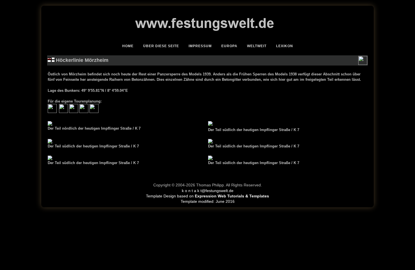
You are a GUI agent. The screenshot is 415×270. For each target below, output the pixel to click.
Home (128, 46)
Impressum (200, 46)
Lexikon (284, 46)
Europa (229, 46)
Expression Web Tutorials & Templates (232, 196)
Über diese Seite (161, 46)
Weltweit (257, 46)
